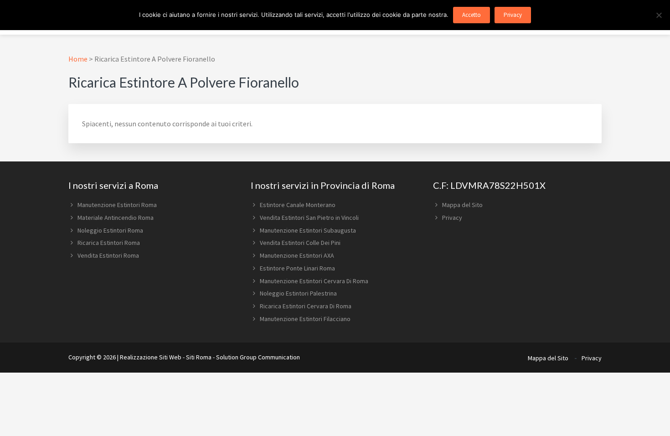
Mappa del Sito (462, 205)
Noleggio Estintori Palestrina (298, 293)
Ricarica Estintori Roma (108, 243)
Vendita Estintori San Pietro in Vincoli (309, 217)
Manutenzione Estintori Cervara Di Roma (314, 281)
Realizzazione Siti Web (150, 357)
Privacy (452, 217)
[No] (658, 15)
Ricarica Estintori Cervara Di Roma (305, 306)
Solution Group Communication (258, 357)
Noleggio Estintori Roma (110, 230)
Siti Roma (198, 357)
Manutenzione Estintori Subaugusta (308, 230)
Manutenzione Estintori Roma (117, 205)
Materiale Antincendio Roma (115, 217)
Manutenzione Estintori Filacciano (305, 319)
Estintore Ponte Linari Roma (297, 268)
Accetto (471, 15)
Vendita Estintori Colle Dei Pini (300, 243)
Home (78, 58)
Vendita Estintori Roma (108, 255)
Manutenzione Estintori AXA (297, 255)
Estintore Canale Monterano (297, 205)
